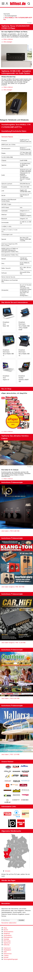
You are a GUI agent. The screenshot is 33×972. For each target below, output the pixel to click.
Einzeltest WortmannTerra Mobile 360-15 (24, 352)
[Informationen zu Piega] (25, 790)
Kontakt (6, 957)
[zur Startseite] (18, 3)
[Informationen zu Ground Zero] (7, 781)
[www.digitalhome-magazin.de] (7, 817)
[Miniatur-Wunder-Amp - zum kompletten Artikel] (16, 104)
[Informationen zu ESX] (7, 777)
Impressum (7, 948)
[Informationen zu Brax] (7, 772)
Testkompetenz (8, 932)
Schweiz (7, 871)
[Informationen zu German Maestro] (24, 776)
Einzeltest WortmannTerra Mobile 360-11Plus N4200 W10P (24, 326)
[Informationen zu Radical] (7, 796)
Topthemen (7, 943)
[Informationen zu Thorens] (25, 795)
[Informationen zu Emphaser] (25, 772)
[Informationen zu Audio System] (16, 767)
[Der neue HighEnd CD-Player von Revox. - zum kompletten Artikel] (16, 56)
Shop (5, 928)
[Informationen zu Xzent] (16, 800)
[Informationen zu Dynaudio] (16, 771)
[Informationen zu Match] (14, 785)
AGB (5, 952)
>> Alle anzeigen (6, 42)
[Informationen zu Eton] (15, 776)
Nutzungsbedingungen (11, 959)
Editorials (7, 945)
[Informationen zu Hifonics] (25, 781)
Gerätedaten (8, 935)
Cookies (6, 955)
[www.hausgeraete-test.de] (16, 817)
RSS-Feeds (7, 941)
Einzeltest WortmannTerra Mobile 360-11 (8, 352)
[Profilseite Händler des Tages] (16, 892)
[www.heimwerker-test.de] (25, 817)
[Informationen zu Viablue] (7, 801)
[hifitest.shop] (21, 827)
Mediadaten (7, 950)
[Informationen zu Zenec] (25, 800)
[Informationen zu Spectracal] (16, 795)
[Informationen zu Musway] (7, 790)
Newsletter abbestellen (8, 923)
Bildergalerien (8, 937)
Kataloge (6, 939)
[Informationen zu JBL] (7, 786)
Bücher (6, 930)
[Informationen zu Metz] (23, 785)
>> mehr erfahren (7, 431)
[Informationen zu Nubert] (16, 791)
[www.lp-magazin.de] (12, 827)
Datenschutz (8, 954)
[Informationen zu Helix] (16, 781)
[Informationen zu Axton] (24, 766)
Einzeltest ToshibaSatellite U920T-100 (24, 378)
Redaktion (7, 933)
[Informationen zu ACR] (8, 767)
